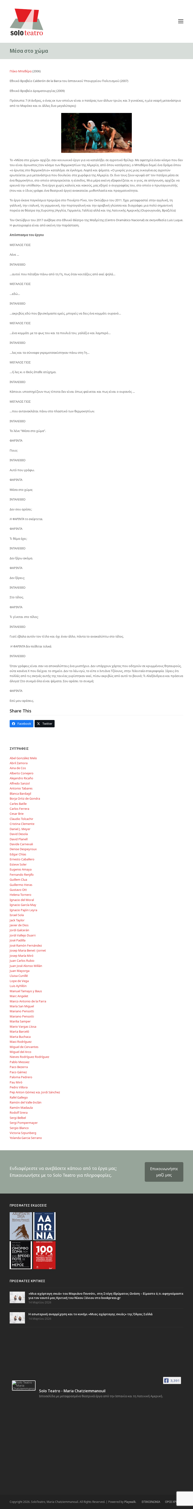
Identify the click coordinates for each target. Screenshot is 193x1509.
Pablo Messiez (19, 1062)
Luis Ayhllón (18, 986)
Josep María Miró (21, 955)
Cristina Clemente (22, 824)
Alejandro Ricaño (21, 778)
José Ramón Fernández (26, 945)
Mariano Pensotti (22, 1011)
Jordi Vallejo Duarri (23, 935)
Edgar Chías (18, 854)
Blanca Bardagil (20, 793)
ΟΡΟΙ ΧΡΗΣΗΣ (174, 1502)
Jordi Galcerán (19, 930)
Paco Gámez (18, 1072)
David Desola (19, 834)
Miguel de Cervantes (24, 1047)
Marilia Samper (20, 1021)
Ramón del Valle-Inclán (25, 1102)
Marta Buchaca (20, 1037)
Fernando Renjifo (22, 874)
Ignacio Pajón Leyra (23, 910)
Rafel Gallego (19, 1097)
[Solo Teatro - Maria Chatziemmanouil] (24, 1385)
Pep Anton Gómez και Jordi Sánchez (35, 1092)
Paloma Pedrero (21, 1077)
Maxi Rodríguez (21, 1041)
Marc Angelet (19, 996)
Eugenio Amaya (21, 869)
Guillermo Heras (21, 885)
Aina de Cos (18, 768)
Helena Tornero (20, 894)
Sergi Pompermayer (24, 1123)
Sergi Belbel (18, 1118)
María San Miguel (22, 1006)
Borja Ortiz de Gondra (25, 798)
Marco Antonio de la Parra (28, 1001)
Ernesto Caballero (22, 859)
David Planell (19, 839)
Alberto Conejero (21, 773)
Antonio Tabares (21, 788)
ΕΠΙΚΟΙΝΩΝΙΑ (151, 1502)
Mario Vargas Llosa (23, 1026)
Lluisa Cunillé (19, 976)
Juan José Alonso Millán (26, 966)
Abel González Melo (23, 758)
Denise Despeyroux (23, 849)
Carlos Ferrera (19, 808)
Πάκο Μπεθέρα (21, 71)
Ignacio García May (23, 905)
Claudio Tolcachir (21, 819)
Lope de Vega (19, 981)
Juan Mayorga (19, 971)
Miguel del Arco (20, 1052)
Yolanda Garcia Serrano (26, 1138)
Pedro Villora (19, 1087)
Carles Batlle (18, 804)
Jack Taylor (17, 920)
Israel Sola (17, 915)
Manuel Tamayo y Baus (26, 991)
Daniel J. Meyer (20, 829)
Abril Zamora (19, 763)
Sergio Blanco (19, 1128)
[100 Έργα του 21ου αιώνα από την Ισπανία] (44, 1255)
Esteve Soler (18, 864)
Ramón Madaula (21, 1107)
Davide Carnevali (21, 844)
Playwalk (130, 1502)
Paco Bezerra (19, 1067)
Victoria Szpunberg (23, 1133)
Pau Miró (16, 1082)
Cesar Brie (17, 813)
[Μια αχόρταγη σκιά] (21, 1226)
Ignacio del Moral (22, 900)
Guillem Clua (18, 879)
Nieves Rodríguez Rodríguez (29, 1057)
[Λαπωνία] (44, 1226)
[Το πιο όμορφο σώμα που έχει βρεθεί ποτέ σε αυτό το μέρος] (21, 1255)
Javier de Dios (19, 925)
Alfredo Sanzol (20, 783)
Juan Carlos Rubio (22, 960)
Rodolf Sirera (19, 1112)
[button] (180, 21)
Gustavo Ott (18, 890)
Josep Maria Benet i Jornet (28, 950)
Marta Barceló (19, 1031)
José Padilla (17, 940)
